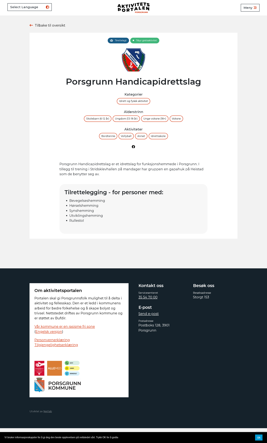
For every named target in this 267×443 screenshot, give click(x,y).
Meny (248, 8)
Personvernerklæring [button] (130, 437)
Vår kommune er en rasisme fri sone (64, 326)
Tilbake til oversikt (50, 25)
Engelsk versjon (49, 332)
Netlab (47, 411)
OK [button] (259, 437)
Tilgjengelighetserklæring (56, 345)
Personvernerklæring (52, 340)
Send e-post (148, 314)
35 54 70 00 (147, 297)
